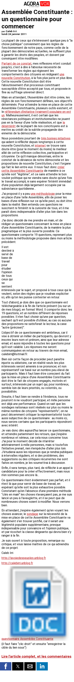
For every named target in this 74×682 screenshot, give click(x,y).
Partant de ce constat (16, 63)
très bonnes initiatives (55, 138)
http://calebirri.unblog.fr (17, 563)
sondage (32, 514)
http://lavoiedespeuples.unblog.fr (24, 558)
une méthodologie (43, 194)
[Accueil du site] (37, 6)
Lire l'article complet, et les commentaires (36, 656)
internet (40, 145)
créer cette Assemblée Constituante (33, 168)
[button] (5, 666)
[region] (44, 265)
